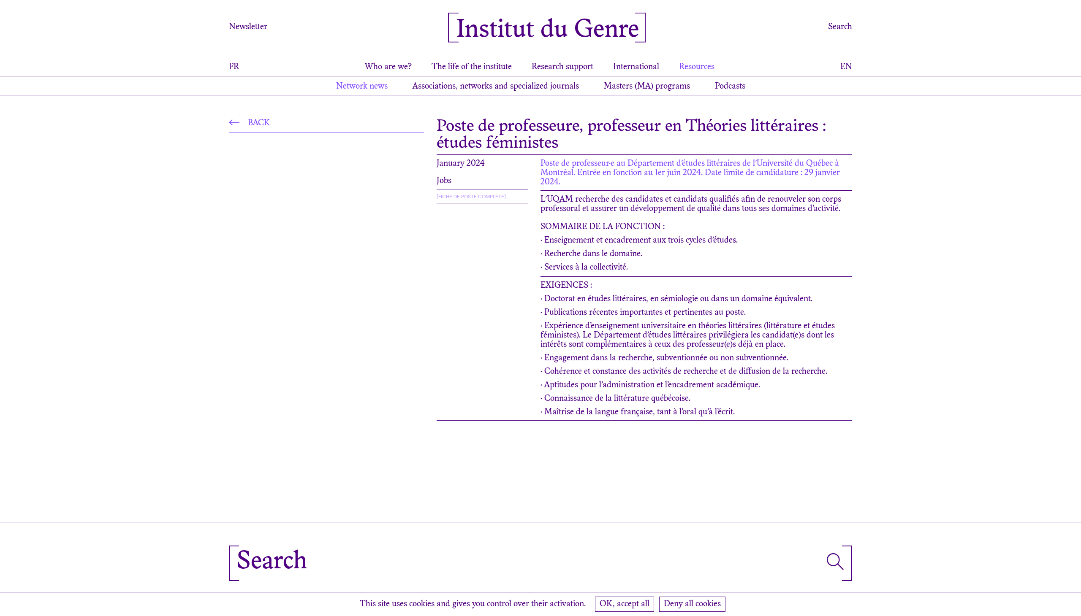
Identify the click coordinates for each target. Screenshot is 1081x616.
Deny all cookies (692, 604)
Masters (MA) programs (647, 86)
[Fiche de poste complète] (471, 196)
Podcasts (730, 86)
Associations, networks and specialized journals (496, 86)
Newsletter (248, 27)
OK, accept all (624, 604)
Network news (362, 86)
